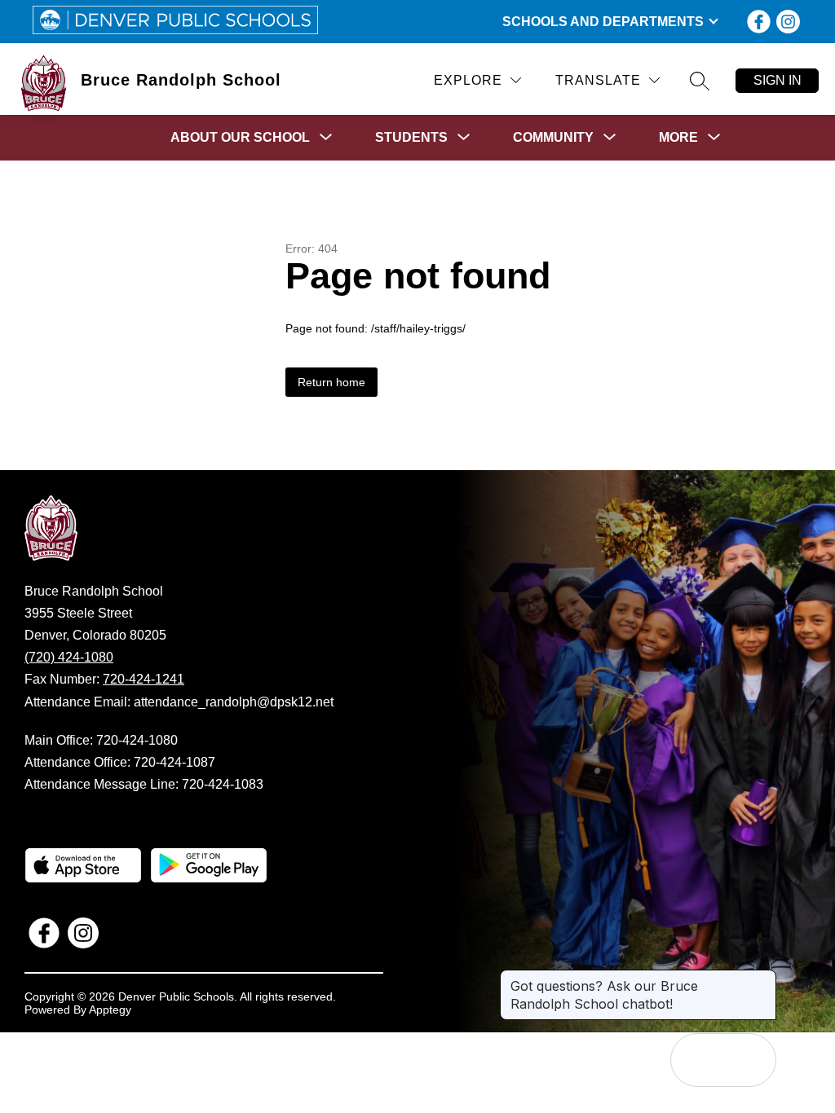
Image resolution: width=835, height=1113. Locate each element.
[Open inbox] (697, 1060)
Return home (331, 382)
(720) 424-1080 (68, 657)
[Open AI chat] (749, 1060)
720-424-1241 (143, 679)
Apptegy (110, 1009)
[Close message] (763, 978)
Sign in (777, 80)
